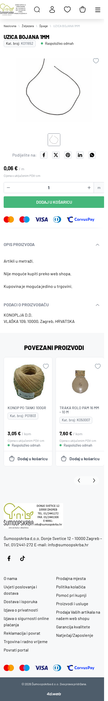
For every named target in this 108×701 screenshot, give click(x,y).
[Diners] (57, 219)
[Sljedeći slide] (93, 480)
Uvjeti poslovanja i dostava (20, 589)
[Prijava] (52, 9)
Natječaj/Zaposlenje (74, 635)
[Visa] (41, 219)
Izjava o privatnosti (21, 609)
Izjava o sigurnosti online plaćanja (26, 621)
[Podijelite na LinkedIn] (80, 155)
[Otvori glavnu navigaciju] (97, 9)
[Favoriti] (67, 9)
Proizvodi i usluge (72, 603)
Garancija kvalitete (73, 626)
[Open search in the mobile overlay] (37, 9)
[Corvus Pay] (80, 219)
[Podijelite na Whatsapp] (92, 155)
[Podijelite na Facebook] (43, 155)
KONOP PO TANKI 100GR (27, 407)
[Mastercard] (9, 219)
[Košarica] (82, 9)
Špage (43, 26)
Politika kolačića (70, 586)
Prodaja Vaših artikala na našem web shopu (78, 615)
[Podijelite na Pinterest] (68, 155)
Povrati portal (16, 649)
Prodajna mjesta (71, 578)
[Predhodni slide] (80, 480)
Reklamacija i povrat (22, 632)
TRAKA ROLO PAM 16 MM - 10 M (79, 409)
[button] (54, 139)
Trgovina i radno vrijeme (26, 641)
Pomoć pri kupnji (71, 595)
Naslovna (10, 26)
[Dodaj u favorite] (96, 61)
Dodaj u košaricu (54, 201)
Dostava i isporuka (20, 601)
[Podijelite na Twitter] (56, 155)
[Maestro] (24, 219)
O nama (10, 578)
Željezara (28, 26)
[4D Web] (54, 693)
